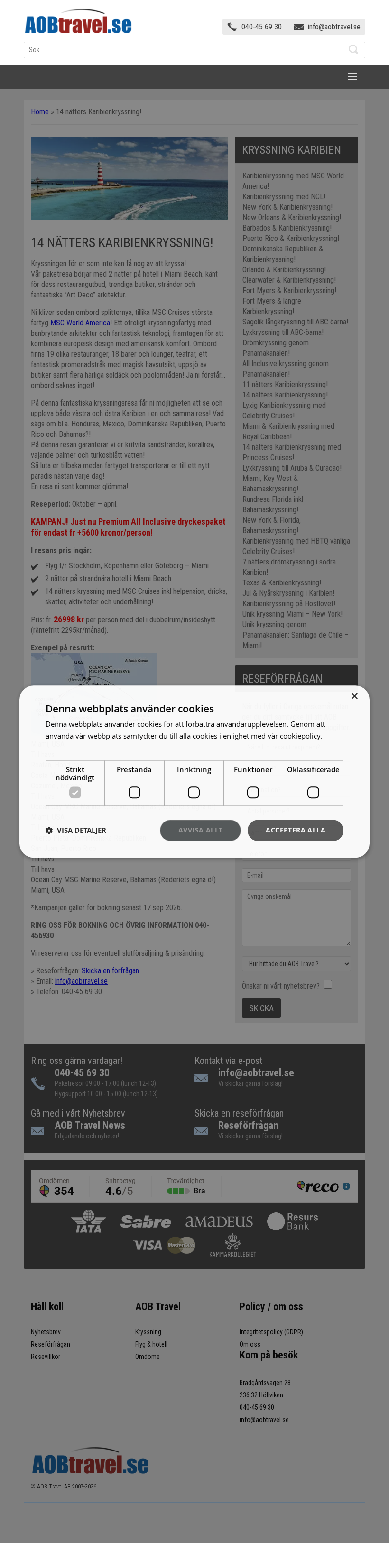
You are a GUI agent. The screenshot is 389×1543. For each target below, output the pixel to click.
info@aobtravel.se (334, 26)
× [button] (354, 696)
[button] (76, 830)
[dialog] (194, 771)
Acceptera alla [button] (295, 829)
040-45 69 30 (261, 26)
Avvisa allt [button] (200, 829)
